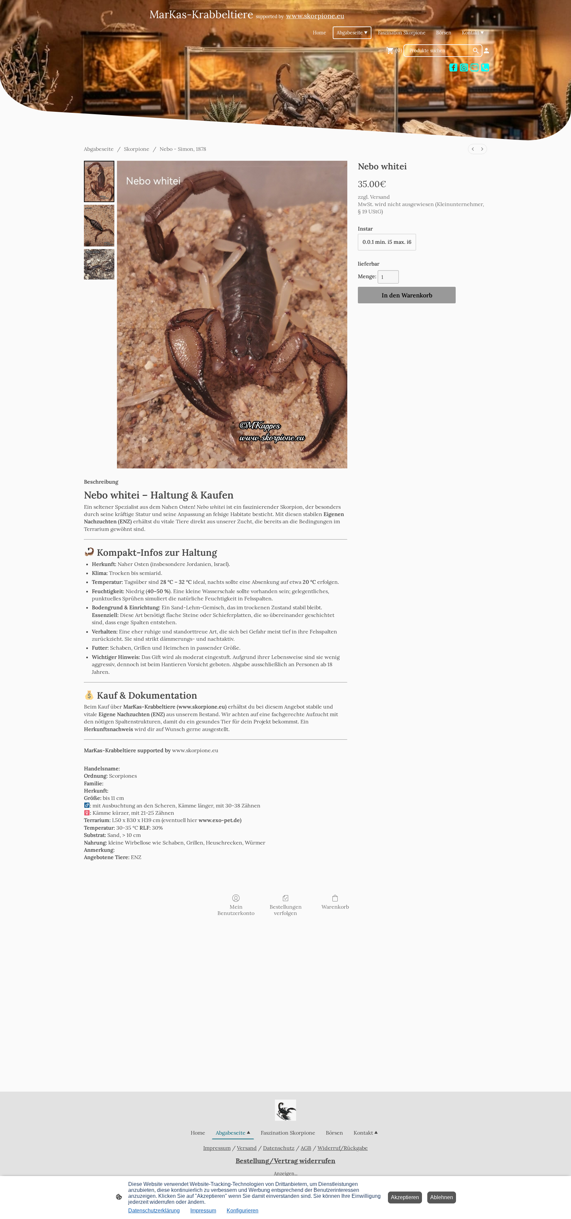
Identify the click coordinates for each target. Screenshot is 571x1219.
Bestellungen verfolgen (286, 909)
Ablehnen (441, 1197)
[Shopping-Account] (486, 51)
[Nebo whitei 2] (99, 264)
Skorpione (136, 149)
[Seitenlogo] (285, 1110)
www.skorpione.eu (195, 750)
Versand (380, 197)
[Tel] (485, 67)
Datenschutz (278, 1148)
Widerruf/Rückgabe (343, 1148)
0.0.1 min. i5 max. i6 (386, 242)
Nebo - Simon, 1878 (183, 149)
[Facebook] (453, 67)
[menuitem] (472, 149)
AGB (306, 1148)
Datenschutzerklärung (154, 1210)
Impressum (217, 1148)
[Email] (474, 67)
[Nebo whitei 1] (99, 225)
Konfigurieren (242, 1210)
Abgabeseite (99, 149)
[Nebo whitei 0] (99, 181)
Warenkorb (335, 906)
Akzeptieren (405, 1197)
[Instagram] (464, 67)
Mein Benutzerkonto (235, 909)
